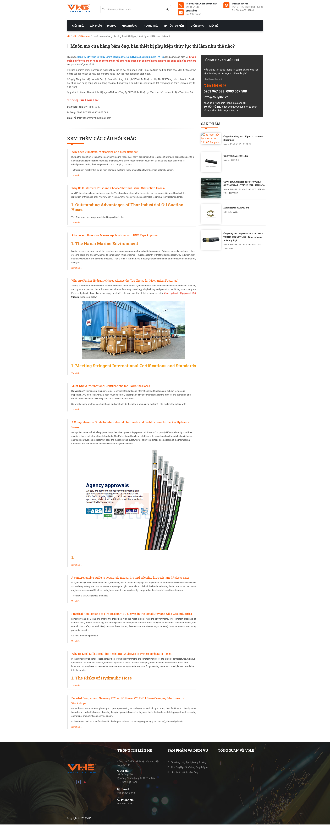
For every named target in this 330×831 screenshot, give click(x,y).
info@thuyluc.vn (193, 14)
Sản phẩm (96, 25)
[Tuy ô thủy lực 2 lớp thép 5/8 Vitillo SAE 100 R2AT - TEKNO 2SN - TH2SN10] (211, 188)
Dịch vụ (111, 25)
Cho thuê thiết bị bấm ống (184, 772)
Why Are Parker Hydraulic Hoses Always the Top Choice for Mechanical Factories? (124, 280)
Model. (226, 144)
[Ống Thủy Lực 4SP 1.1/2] (211, 162)
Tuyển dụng (196, 25)
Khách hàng (129, 25)
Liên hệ (213, 25)
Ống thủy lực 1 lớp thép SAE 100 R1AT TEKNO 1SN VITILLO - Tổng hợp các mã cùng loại (243, 237)
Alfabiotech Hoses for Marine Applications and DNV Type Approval (114, 235)
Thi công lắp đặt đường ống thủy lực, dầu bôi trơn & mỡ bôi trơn (191, 767)
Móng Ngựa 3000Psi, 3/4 (236, 207)
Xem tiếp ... (76, 175)
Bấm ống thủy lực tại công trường (188, 762)
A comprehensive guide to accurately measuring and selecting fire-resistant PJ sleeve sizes (130, 577)
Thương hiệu (150, 25)
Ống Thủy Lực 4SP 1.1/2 (235, 155)
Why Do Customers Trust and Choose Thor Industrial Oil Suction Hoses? (118, 188)
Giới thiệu (78, 25)
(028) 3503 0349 (215, 85)
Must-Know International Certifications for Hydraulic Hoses (110, 386)
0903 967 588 (214, 91)
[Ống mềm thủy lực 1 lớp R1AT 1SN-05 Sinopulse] (211, 138)
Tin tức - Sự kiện (174, 25)
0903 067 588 (192, 7)
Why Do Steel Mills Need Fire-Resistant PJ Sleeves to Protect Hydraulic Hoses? (121, 653)
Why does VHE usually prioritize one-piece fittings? (104, 152)
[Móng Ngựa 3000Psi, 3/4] (211, 214)
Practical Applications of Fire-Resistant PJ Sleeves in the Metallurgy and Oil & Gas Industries (131, 613)
